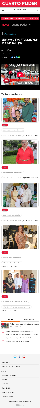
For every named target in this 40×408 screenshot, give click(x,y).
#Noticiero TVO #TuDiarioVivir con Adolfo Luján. (19, 41)
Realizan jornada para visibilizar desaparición (19, 331)
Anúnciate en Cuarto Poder (10, 367)
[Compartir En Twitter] (15, 57)
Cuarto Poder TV (21, 24)
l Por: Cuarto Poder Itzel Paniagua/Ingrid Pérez (16, 307)
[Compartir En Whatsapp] (19, 57)
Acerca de (4, 371)
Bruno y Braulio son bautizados (11, 215)
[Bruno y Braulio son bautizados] (20, 195)
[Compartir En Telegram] (17, 57)
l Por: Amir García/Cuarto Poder (12, 220)
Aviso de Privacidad (8, 392)
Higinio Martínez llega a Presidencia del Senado (20, 338)
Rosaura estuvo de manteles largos (12, 172)
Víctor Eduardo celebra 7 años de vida (13, 130)
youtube (24, 360)
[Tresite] (20, 405)
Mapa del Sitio (6, 388)
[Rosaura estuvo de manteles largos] (20, 152)
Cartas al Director (7, 397)
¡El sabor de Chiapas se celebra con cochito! (15, 301)
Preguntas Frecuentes (8, 375)
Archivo (4, 379)
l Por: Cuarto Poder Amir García (12, 135)
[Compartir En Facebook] (12, 57)
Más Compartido (29, 319)
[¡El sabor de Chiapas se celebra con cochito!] (20, 281)
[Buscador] (36, 9)
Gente (5, 125)
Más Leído (11, 319)
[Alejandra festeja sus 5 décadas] (20, 237)
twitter (15, 360)
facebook (19, 360)
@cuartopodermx (10, 34)
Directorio (4, 384)
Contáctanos (5, 362)
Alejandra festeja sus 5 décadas (12, 257)
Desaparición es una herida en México (17, 341)
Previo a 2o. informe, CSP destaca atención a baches (22, 335)
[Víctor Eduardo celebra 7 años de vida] (20, 110)
